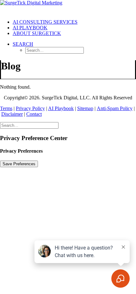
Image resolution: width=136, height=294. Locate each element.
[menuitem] (74, 22)
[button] (23, 44)
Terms (6, 108)
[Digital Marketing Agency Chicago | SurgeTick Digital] (68, 7)
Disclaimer (12, 114)
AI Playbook (30, 27)
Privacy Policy (30, 108)
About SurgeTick (37, 33)
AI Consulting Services (45, 22)
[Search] (29, 125)
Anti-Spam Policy (115, 108)
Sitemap (85, 108)
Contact (34, 114)
